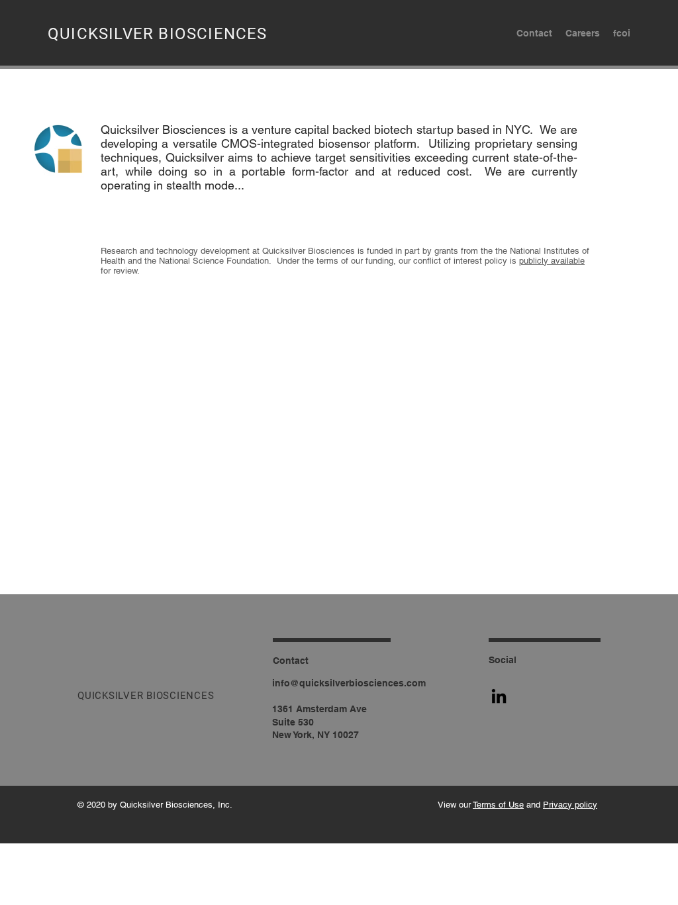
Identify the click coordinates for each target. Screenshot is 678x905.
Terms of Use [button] (498, 805)
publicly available (552, 261)
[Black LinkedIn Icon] (499, 696)
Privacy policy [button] (570, 805)
